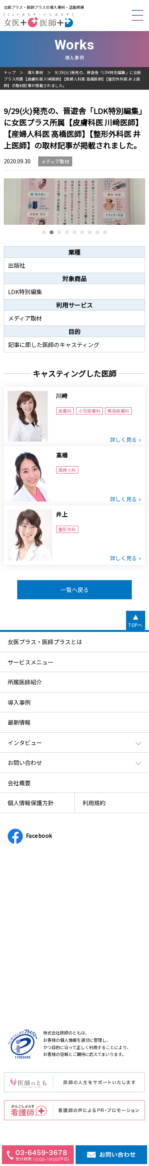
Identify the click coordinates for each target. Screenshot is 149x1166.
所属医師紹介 (25, 682)
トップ (10, 72)
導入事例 (35, 72)
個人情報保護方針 (30, 803)
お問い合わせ (25, 762)
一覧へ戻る (74, 589)
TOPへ (135, 625)
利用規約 (94, 803)
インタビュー (25, 742)
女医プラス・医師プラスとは (45, 642)
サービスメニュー (30, 662)
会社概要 (19, 783)
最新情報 (19, 722)
